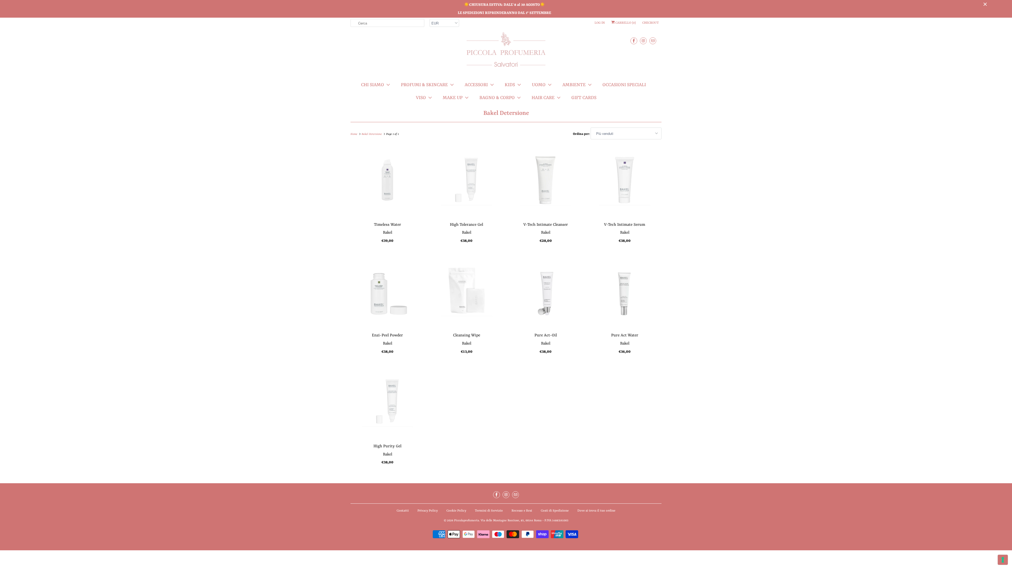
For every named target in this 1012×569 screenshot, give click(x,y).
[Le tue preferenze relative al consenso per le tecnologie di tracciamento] (1003, 560)
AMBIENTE (574, 84)
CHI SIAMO (372, 84)
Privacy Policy (427, 511)
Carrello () (625, 23)
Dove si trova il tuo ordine (596, 511)
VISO (421, 97)
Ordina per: (582, 134)
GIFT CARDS (583, 97)
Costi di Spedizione (555, 511)
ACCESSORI (476, 84)
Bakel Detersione (506, 113)
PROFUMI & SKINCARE (424, 84)
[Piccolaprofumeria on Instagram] (643, 41)
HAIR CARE (543, 97)
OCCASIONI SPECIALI (624, 84)
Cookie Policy (456, 511)
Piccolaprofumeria (466, 520)
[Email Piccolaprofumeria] (652, 41)
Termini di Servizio (489, 511)
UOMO (539, 84)
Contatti (403, 511)
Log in (600, 23)
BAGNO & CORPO (497, 97)
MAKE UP (453, 97)
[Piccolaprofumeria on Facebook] (633, 41)
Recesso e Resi (522, 511)
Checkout (650, 23)
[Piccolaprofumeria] (506, 52)
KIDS (510, 84)
